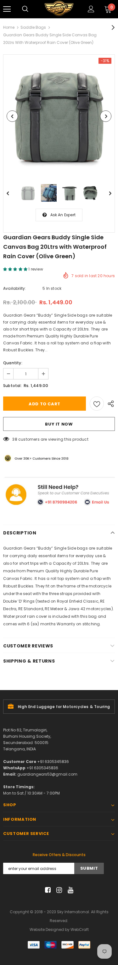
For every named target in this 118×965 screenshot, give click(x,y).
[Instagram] (58, 890)
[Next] (105, 116)
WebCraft (79, 929)
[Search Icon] (25, 9)
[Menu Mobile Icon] (7, 9)
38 (14, 439)
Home (8, 27)
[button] (15, 269)
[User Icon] (91, 9)
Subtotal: (12, 385)
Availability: (14, 288)
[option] (59, 116)
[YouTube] (69, 890)
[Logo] (59, 8)
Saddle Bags (33, 27)
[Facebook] (47, 890)
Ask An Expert (63, 214)
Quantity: (12, 363)
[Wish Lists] (97, 403)
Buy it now (59, 424)
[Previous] (12, 116)
